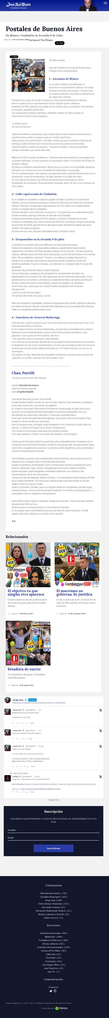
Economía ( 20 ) (53, 961)
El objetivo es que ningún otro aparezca (26, 592)
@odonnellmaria (42, 759)
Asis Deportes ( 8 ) (53, 968)
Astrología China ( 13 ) (53, 964)
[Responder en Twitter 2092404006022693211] (13, 792)
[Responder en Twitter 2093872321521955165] (13, 738)
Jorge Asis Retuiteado (20, 773)
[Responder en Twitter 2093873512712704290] (13, 723)
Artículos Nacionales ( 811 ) (53, 933)
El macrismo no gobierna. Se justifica (74, 592)
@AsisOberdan (18, 784)
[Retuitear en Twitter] (11, 773)
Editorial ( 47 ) (53, 954)
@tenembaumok (18, 761)
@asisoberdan (30, 710)
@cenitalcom (38, 761)
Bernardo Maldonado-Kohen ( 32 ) (53, 910)
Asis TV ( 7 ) (53, 971)
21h (39, 710)
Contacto (53, 987)
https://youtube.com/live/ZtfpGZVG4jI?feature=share (40, 789)
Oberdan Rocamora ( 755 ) (53, 893)
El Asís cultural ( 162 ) (53, 943)
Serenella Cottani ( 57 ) (53, 907)
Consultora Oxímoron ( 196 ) (53, 940)
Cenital (15, 777)
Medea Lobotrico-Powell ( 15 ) (53, 914)
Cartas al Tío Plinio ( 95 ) (53, 950)
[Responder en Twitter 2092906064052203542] (13, 766)
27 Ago (40, 746)
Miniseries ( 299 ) (53, 936)
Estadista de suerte (24, 669)
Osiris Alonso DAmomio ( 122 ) (53, 903)
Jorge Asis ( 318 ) (53, 900)
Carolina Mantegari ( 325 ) (53, 896)
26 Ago (36, 777)
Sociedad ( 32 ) (53, 957)
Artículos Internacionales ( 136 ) (53, 947)
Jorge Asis (16, 710)
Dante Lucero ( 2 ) (53, 917)
